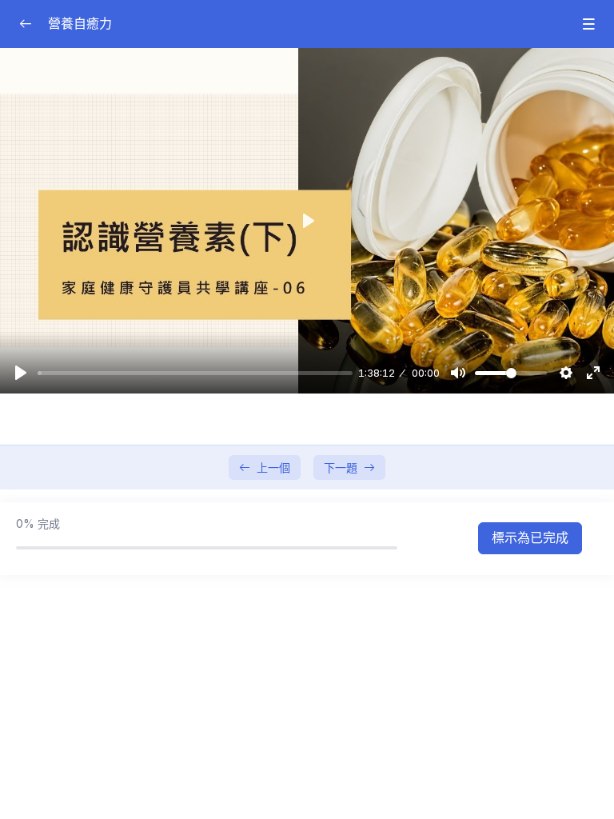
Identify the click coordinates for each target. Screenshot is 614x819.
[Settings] (566, 373)
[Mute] (458, 373)
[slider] (195, 373)
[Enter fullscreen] (593, 373)
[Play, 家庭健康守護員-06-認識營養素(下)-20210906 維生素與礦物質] (21, 373)
